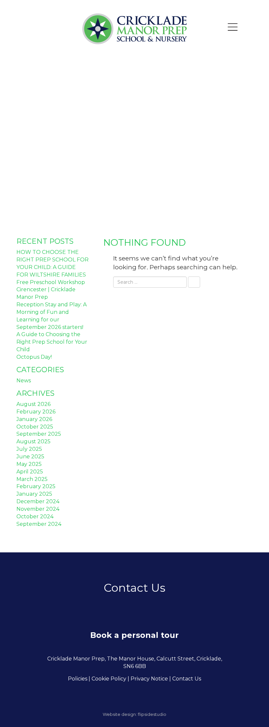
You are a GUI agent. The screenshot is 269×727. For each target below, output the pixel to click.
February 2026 (35, 412)
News (23, 380)
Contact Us (186, 679)
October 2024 (34, 516)
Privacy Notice (149, 679)
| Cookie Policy (107, 679)
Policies (77, 679)
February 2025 (35, 486)
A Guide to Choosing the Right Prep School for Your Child (51, 342)
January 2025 (34, 494)
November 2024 (37, 509)
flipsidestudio (152, 714)
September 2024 (38, 524)
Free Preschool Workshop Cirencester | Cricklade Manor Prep (50, 289)
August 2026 (33, 404)
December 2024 (37, 501)
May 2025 (29, 464)
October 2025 (34, 427)
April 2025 (29, 472)
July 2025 (29, 449)
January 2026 (34, 419)
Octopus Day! (34, 357)
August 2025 (33, 441)
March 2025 (32, 479)
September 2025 (38, 434)
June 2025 (30, 456)
